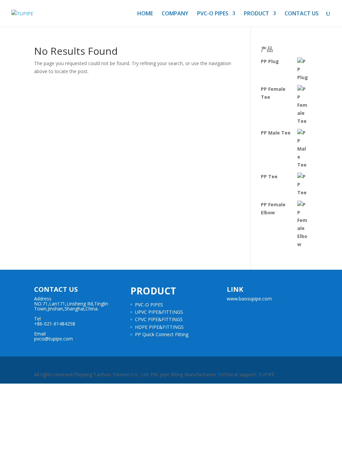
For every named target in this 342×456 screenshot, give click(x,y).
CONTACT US (302, 14)
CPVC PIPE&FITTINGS (159, 319)
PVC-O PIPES (212, 14)
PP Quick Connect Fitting (161, 334)
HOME (145, 14)
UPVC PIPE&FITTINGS (159, 312)
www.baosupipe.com (249, 298)
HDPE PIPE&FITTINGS (159, 327)
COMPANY (175, 14)
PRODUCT (256, 14)
